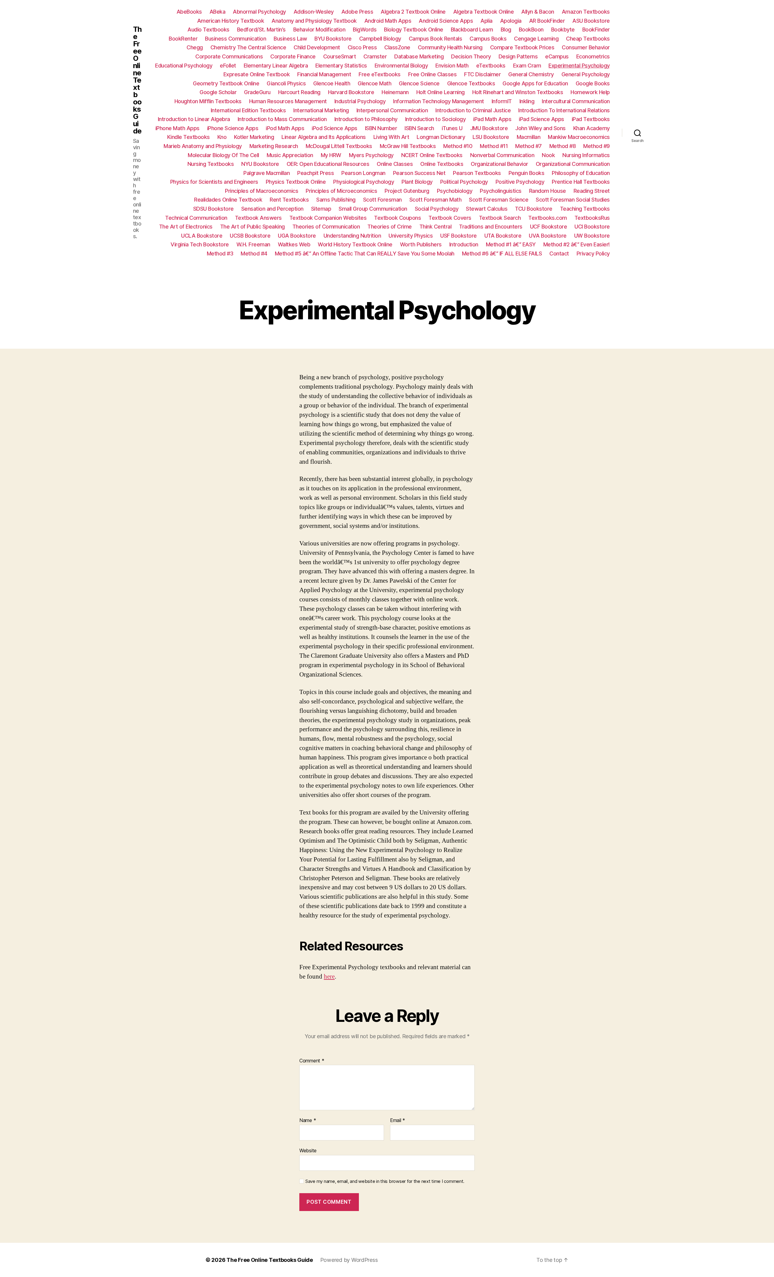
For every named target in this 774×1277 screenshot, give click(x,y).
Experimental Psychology (579, 65)
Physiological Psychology (363, 182)
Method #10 (457, 146)
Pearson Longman (363, 173)
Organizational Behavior (499, 164)
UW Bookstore (592, 235)
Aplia (486, 21)
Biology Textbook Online (413, 29)
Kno (222, 137)
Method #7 (528, 146)
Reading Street (592, 191)
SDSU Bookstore (213, 209)
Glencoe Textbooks (471, 83)
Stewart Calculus (486, 209)
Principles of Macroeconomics (261, 191)
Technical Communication (196, 218)
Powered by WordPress (349, 1260)
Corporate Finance (293, 56)
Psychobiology (455, 191)
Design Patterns (518, 56)
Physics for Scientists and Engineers (214, 182)
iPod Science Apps (334, 128)
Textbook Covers (449, 218)
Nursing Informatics (586, 155)
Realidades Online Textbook (228, 199)
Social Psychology (437, 209)
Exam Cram (527, 65)
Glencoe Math (374, 83)
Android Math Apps (387, 21)
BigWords (364, 29)
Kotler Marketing (254, 137)
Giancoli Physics (286, 83)
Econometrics (593, 56)
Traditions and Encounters (490, 226)
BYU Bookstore (333, 38)
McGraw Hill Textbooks (408, 146)
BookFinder (596, 29)
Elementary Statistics (341, 65)
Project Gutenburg (407, 191)
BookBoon (531, 29)
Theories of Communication (326, 226)
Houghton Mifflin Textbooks (208, 101)
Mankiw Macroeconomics (579, 137)
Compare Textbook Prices (522, 47)
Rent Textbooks (289, 199)
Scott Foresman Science (498, 199)
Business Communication (235, 38)
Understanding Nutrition (352, 235)
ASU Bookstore (591, 21)
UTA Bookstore (503, 235)
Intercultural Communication (576, 101)
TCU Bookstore (533, 209)
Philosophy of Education (581, 173)
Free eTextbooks (380, 74)
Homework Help (590, 92)
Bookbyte (563, 29)
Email (397, 1120)
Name (307, 1120)
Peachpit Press (315, 173)
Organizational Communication (573, 164)
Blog (506, 29)
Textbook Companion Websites (328, 218)
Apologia (511, 21)
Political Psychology (464, 182)
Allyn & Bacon (537, 11)
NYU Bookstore (260, 164)
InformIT (502, 101)
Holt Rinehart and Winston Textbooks (517, 92)
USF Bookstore (458, 235)
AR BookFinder (547, 21)
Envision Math (452, 65)
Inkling (527, 101)
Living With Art (391, 137)
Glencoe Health (331, 83)
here (329, 977)
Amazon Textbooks (586, 11)
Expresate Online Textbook (256, 74)
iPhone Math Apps (177, 128)
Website (308, 1150)
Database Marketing (419, 56)
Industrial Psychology (360, 101)
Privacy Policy (593, 253)
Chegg (195, 47)
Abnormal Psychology (259, 11)
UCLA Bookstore (201, 235)
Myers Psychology (371, 155)
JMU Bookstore (489, 128)
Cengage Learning (536, 38)
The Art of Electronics (186, 226)
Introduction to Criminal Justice (473, 110)
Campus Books (488, 38)
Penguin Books (527, 173)
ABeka (218, 11)
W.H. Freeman (253, 244)
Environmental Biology (401, 65)
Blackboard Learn (472, 29)
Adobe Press (357, 11)
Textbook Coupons (397, 218)
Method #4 (254, 253)
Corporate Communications (229, 56)
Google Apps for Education (535, 83)
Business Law (290, 38)
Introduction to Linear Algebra (194, 119)
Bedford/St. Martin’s (261, 29)
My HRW (331, 155)
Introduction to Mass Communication (282, 119)
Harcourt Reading (299, 92)
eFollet (228, 65)
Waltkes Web (294, 244)
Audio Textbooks (208, 29)
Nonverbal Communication (502, 155)
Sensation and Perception (272, 209)
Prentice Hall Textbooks (581, 182)
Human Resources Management (288, 101)
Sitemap (321, 209)
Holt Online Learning (440, 92)
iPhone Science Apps (233, 128)
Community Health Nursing (450, 47)
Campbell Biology (380, 38)
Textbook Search (500, 218)
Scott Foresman (382, 199)
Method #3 (220, 253)
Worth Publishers (421, 244)
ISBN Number (381, 128)
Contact (559, 253)
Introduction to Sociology (435, 119)
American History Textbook (230, 21)
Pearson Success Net (419, 173)
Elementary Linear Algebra (276, 65)
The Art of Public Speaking (252, 226)
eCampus (557, 56)
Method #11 (494, 146)
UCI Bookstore (592, 226)
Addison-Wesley (314, 11)
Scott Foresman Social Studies (573, 199)
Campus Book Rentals (435, 38)
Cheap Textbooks (588, 38)
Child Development (317, 47)
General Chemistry (531, 74)
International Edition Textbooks (248, 110)
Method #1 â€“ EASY (511, 244)
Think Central (435, 226)
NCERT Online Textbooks (432, 155)
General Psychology (585, 74)
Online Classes (395, 164)
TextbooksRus (592, 218)
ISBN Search (419, 128)
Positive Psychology (520, 182)
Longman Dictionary (441, 137)
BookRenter (183, 38)
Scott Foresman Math (435, 199)
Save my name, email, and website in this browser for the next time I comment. (384, 1181)
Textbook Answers (258, 218)
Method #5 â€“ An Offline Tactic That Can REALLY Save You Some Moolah (364, 253)
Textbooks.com (547, 218)
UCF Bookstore (548, 226)
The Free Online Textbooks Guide (137, 80)
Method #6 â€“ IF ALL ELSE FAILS (502, 253)
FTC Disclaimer (482, 74)
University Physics (411, 235)
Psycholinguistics (501, 191)
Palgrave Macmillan (266, 173)
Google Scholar (218, 92)
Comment (311, 1061)
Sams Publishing (336, 199)
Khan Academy (591, 128)
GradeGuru (257, 92)
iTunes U (452, 128)
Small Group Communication (373, 209)
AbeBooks (189, 11)
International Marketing (321, 110)
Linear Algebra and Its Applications (323, 137)
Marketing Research (273, 146)
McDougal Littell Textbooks (339, 146)
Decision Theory (471, 56)
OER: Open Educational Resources (328, 164)
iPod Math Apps (285, 128)
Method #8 (562, 146)
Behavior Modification (319, 29)
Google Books (593, 83)
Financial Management (324, 74)
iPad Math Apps (492, 119)
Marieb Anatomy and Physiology (203, 146)
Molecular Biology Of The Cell (223, 155)
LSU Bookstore (491, 137)
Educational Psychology (183, 65)
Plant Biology (417, 182)
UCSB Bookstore (250, 235)
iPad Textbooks (591, 119)
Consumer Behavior (586, 47)
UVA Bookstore (548, 235)
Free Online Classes (432, 74)
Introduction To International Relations (564, 110)
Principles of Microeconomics (341, 191)
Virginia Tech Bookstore (200, 244)
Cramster (375, 56)
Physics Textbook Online (296, 182)
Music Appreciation (290, 155)
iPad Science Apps (541, 119)
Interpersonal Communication (392, 110)
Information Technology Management (438, 101)
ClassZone (397, 47)
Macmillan (529, 137)
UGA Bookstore (297, 235)
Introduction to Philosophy (366, 119)
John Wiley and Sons (540, 128)
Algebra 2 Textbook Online (413, 11)
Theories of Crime (389, 226)
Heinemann (395, 92)
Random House (547, 191)
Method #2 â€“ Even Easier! (576, 244)
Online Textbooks (441, 164)
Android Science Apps (446, 21)
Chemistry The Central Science (248, 47)
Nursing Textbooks (210, 164)
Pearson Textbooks (477, 173)
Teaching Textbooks (585, 209)
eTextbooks (491, 65)
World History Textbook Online (355, 244)
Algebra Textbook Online (483, 11)
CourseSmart (339, 56)
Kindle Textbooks (188, 137)
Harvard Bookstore (351, 92)
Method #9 (596, 146)
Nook (548, 155)
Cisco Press (362, 47)
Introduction (463, 244)
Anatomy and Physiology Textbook (314, 21)
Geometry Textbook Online (226, 83)
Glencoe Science (419, 83)
